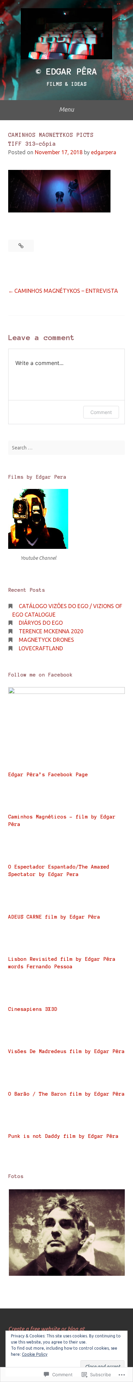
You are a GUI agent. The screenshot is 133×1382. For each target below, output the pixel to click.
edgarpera (103, 152)
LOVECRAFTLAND (41, 648)
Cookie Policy (34, 1354)
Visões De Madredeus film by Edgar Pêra (66, 1051)
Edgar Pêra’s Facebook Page (48, 774)
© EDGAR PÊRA (66, 71)
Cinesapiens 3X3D (32, 1009)
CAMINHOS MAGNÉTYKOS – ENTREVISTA (66, 291)
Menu (66, 109)
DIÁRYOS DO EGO (41, 623)
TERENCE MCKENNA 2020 (51, 631)
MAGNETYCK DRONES (46, 640)
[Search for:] (66, 448)
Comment (101, 412)
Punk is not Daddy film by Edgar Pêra (63, 1136)
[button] (66, 1233)
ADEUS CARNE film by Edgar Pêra (54, 917)
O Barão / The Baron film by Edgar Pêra (66, 1094)
